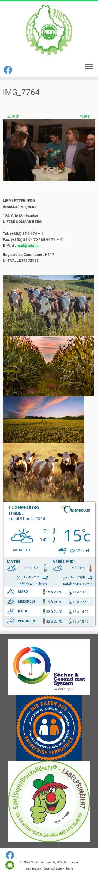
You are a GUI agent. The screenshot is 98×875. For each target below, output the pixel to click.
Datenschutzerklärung (58, 868)
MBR (34, 862)
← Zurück (11, 116)
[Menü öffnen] (89, 67)
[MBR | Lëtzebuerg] (49, 30)
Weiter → (87, 116)
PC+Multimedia (67, 862)
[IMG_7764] (49, 150)
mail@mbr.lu (28, 245)
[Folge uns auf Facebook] (9, 70)
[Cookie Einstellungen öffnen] (9, 868)
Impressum (33, 868)
